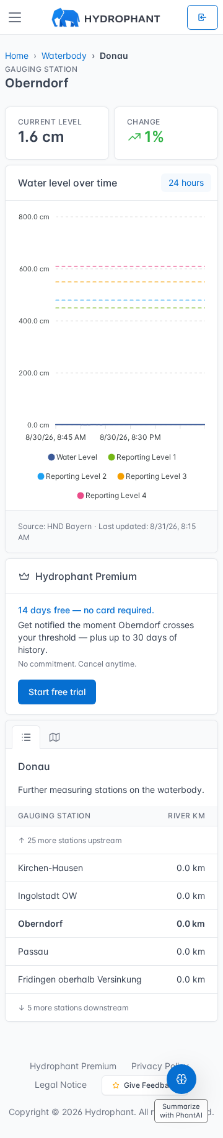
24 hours (186, 182)
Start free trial (56, 691)
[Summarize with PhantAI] (181, 1079)
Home (16, 55)
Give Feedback (151, 1085)
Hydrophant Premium (73, 1066)
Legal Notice (61, 1084)
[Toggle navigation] (15, 17)
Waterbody (64, 55)
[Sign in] (202, 17)
